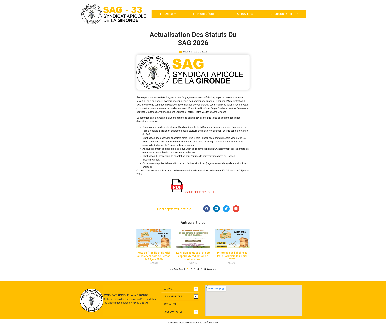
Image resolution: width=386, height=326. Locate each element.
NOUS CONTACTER (282, 14)
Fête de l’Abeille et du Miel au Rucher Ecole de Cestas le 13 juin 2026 (153, 256)
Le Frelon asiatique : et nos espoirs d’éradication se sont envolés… (193, 256)
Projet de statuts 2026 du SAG (199, 192)
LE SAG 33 (166, 14)
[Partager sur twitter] (226, 208)
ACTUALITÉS (245, 14)
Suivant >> (210, 269)
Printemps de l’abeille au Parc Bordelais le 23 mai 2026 (232, 256)
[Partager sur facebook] (206, 208)
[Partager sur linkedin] (216, 208)
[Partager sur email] (236, 208)
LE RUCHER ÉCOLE (204, 14)
